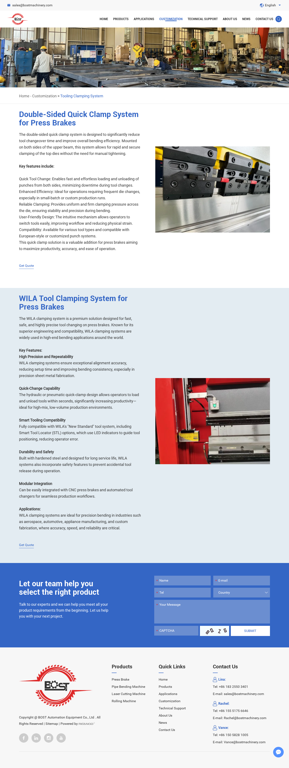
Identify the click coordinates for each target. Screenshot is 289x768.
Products (121, 19)
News (246, 19)
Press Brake (120, 679)
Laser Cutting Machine (128, 694)
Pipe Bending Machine (128, 687)
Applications (144, 19)
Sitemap (51, 724)
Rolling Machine (124, 701)
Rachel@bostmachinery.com (245, 718)
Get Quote (26, 266)
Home (104, 19)
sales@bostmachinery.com (32, 5)
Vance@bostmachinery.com (245, 742)
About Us (230, 19)
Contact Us (264, 19)
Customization (171, 19)
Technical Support (203, 19)
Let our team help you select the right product (59, 588)
